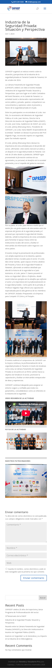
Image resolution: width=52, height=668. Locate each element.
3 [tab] (12, 439)
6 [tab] (19, 439)
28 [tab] (35, 442)
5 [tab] (17, 439)
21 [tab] (17, 442)
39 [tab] (29, 445)
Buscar (42, 598)
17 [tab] (7, 442)
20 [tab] (14, 442)
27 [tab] (32, 442)
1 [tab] (7, 439)
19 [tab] (12, 442)
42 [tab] (37, 445)
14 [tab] (40, 439)
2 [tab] (9, 439)
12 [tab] (35, 439)
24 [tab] (24, 442)
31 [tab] (42, 442)
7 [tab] (22, 439)
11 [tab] (32, 439)
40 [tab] (32, 445)
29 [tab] (37, 442)
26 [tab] (29, 442)
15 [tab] (42, 439)
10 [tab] (29, 439)
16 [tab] (45, 439)
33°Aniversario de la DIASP (15, 616)
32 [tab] (45, 442)
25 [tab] (27, 442)
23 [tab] (22, 442)
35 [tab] (19, 445)
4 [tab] (14, 439)
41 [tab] (35, 445)
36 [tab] (22, 445)
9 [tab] (27, 439)
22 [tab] (19, 442)
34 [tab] (17, 445)
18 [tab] (9, 442)
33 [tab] (14, 445)
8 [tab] (24, 439)
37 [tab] (24, 445)
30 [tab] (40, 442)
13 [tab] (37, 439)
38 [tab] (27, 445)
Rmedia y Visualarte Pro (29, 661)
